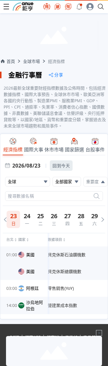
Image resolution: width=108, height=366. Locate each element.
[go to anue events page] (79, 6)
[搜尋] (96, 196)
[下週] (102, 219)
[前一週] (5, 219)
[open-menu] (6, 6)
